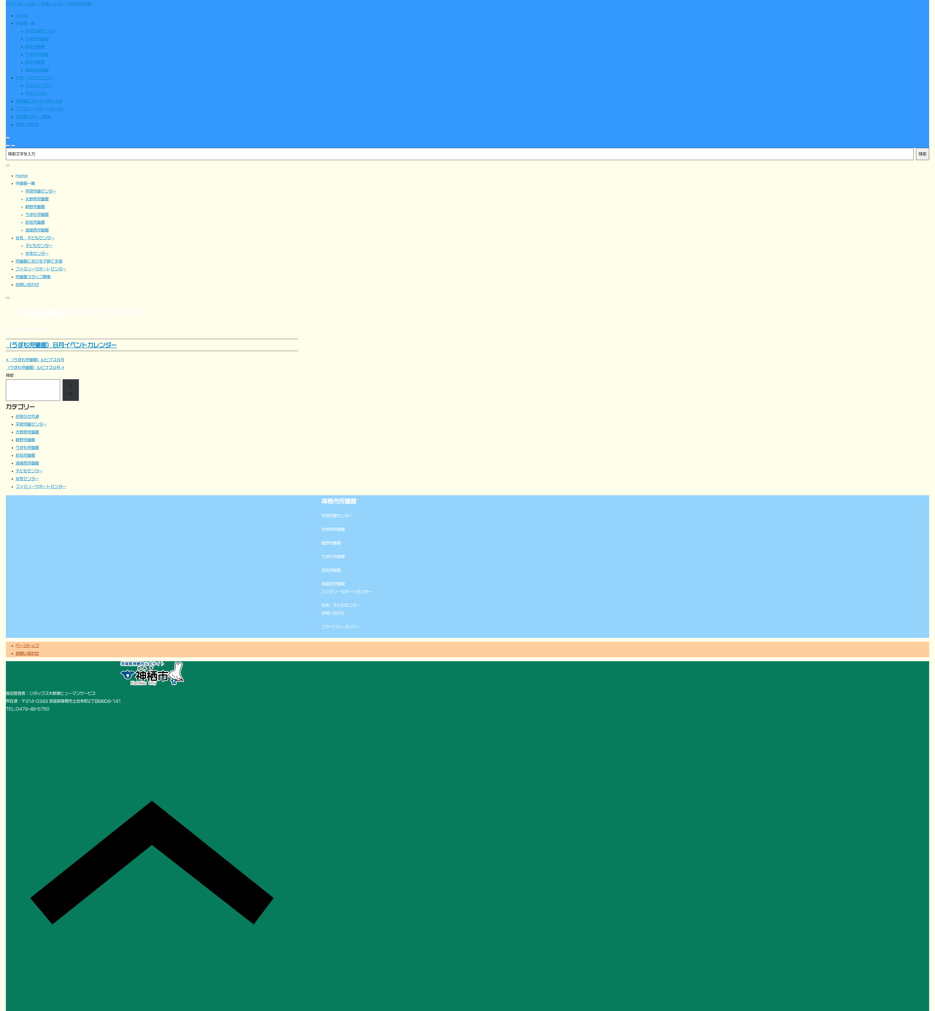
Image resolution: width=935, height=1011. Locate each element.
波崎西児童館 (27, 463)
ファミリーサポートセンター (41, 486)
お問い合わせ (27, 653)
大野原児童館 (27, 432)
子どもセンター (29, 471)
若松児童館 (25, 455)
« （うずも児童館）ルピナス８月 (35, 360)
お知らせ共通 (27, 416)
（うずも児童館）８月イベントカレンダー (61, 345)
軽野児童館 (25, 440)
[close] (8, 137)
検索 (922, 154)
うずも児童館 (27, 448)
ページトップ (27, 646)
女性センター (27, 479)
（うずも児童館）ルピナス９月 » (35, 368)
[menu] (13, 145)
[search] (8, 145)
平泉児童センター (31, 424)
